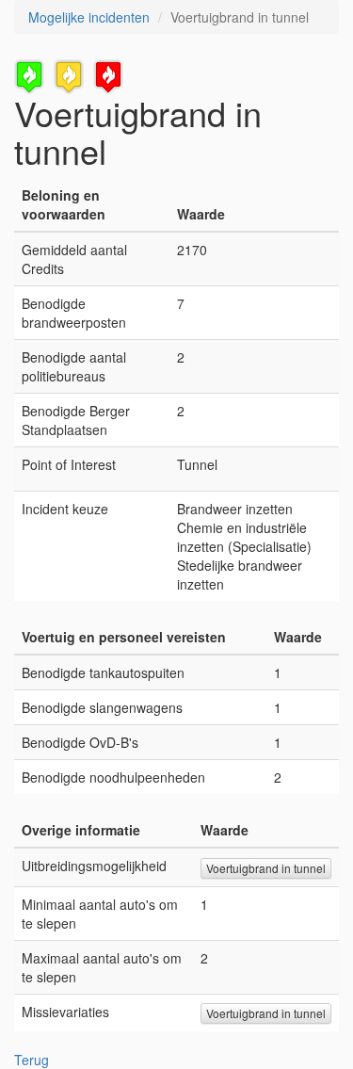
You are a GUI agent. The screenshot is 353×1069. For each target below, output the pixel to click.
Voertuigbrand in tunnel (266, 868)
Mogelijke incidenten (89, 17)
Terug (31, 1059)
